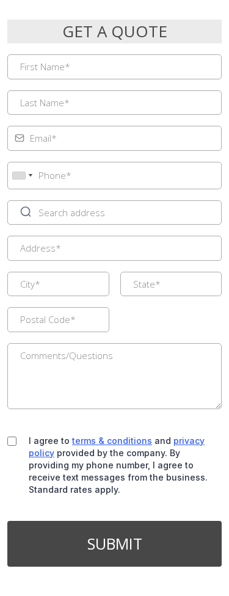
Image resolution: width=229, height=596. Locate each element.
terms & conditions (112, 440)
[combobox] (22, 175)
